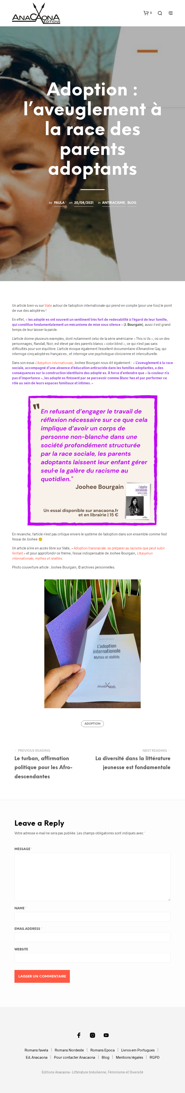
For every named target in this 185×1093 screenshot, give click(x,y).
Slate (48, 305)
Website (21, 949)
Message (23, 849)
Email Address (28, 929)
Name (20, 908)
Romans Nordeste (69, 1050)
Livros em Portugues (138, 1050)
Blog (131, 202)
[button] (148, 12)
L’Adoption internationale (54, 363)
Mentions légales (129, 1057)
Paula (59, 202)
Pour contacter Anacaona (74, 1057)
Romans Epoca (102, 1050)
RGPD (154, 1057)
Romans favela (36, 1050)
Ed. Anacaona (36, 1057)
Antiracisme (113, 202)
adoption (92, 723)
